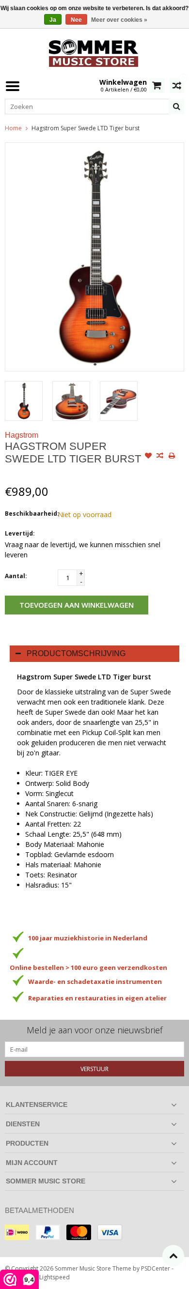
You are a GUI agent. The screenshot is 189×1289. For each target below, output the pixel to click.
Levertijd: (20, 533)
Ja (52, 19)
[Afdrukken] (171, 456)
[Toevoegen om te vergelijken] (160, 456)
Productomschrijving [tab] (76, 653)
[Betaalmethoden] (17, 1232)
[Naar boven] (173, 1256)
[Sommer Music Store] (94, 52)
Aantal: (16, 576)
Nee (76, 19)
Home (13, 128)
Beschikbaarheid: (29, 513)
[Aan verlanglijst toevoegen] (148, 456)
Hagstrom (21, 435)
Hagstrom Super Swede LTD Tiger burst (86, 128)
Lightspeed (54, 1277)
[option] (23, 401)
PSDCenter (155, 1268)
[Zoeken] (176, 106)
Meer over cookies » (119, 19)
